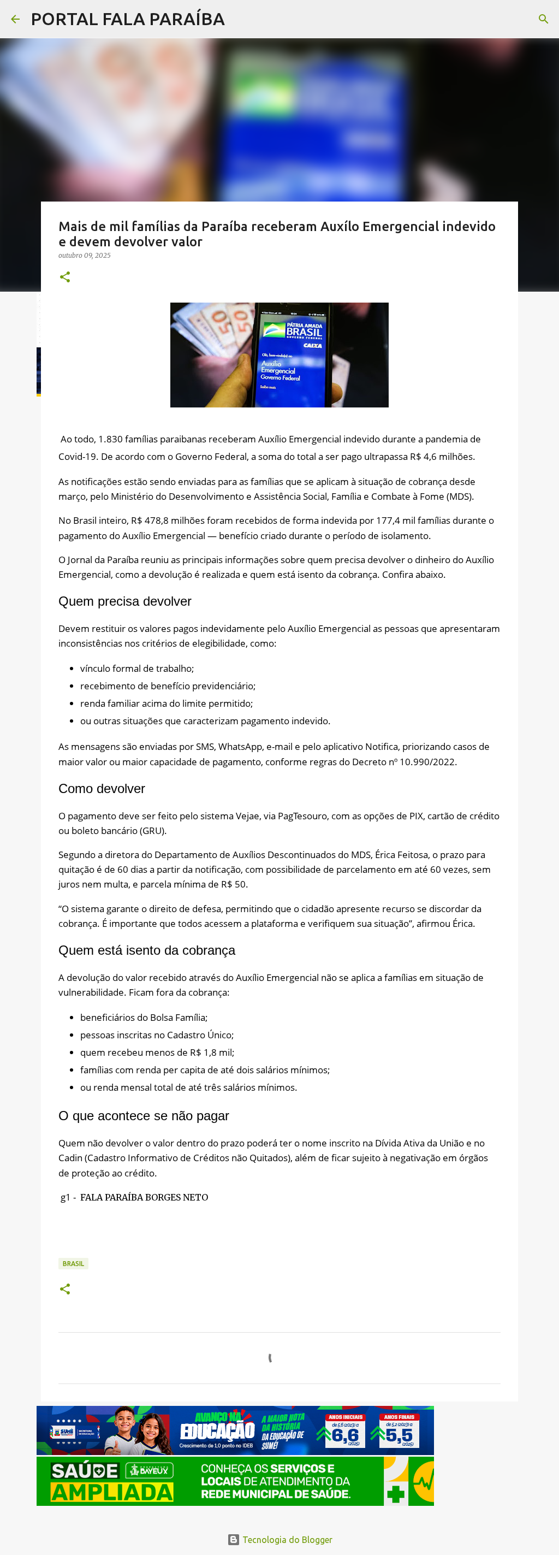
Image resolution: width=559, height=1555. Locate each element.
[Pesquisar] (240, 19)
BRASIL (73, 1263)
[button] (65, 277)
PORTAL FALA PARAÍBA (128, 18)
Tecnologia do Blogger (286, 1540)
